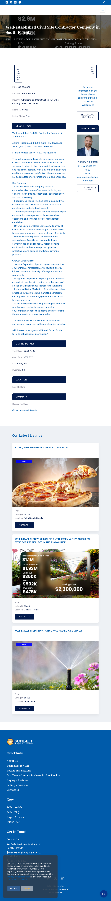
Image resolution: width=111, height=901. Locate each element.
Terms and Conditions (17, 879)
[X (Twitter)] (7, 2)
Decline (27, 888)
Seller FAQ (13, 812)
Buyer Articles (15, 817)
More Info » (24, 525)
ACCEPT (13, 888)
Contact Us (13, 789)
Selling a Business (17, 785)
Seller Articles (15, 807)
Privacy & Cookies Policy (18, 877)
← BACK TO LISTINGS (18, 74)
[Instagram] (20, 2)
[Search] (104, 2)
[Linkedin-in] (63, 878)
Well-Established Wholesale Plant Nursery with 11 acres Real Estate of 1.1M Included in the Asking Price (53, 541)
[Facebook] (11, 2)
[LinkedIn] (15, 2)
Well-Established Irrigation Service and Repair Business (48, 630)
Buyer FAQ (13, 821)
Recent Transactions (19, 770)
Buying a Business (17, 780)
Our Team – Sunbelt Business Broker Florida (33, 775)
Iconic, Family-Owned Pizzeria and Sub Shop (41, 447)
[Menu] (102, 10)
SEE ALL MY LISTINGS (88, 188)
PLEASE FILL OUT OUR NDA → (88, 116)
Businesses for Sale (18, 765)
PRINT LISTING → (92, 72)
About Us (12, 760)
